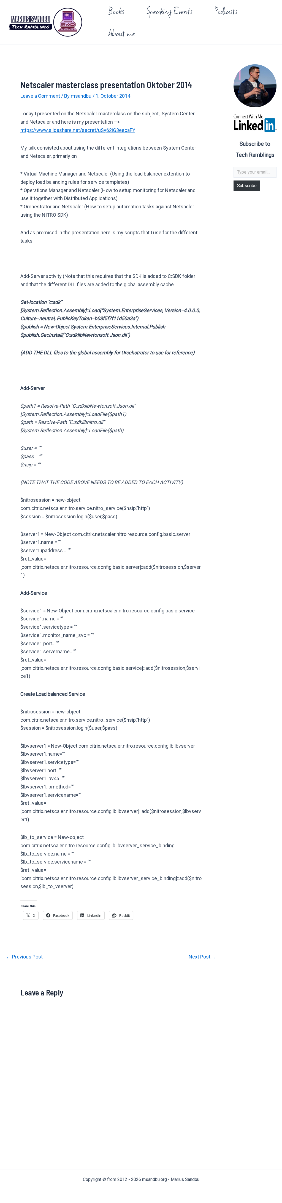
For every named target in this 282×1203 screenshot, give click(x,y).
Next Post (202, 956)
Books (116, 11)
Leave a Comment (40, 96)
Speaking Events (169, 11)
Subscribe (247, 185)
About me (122, 33)
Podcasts (226, 11)
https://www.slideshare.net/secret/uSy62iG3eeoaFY (77, 130)
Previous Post (24, 956)
